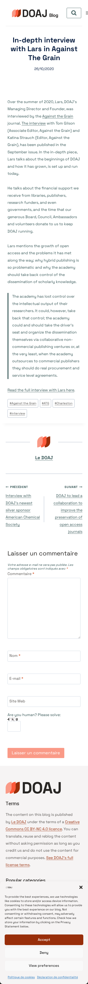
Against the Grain (57, 116)
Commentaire (21, 573)
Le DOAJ (44, 458)
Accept (44, 939)
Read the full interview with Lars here (41, 390)
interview (17, 413)
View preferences (44, 965)
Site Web (17, 701)
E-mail (16, 678)
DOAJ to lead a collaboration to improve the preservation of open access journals (68, 509)
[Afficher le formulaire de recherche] (74, 13)
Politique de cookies (21, 977)
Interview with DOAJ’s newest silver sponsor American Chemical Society (23, 506)
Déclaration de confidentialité (57, 977)
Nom (14, 655)
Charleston (64, 403)
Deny (44, 952)
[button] (81, 887)
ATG (45, 403)
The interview (34, 123)
